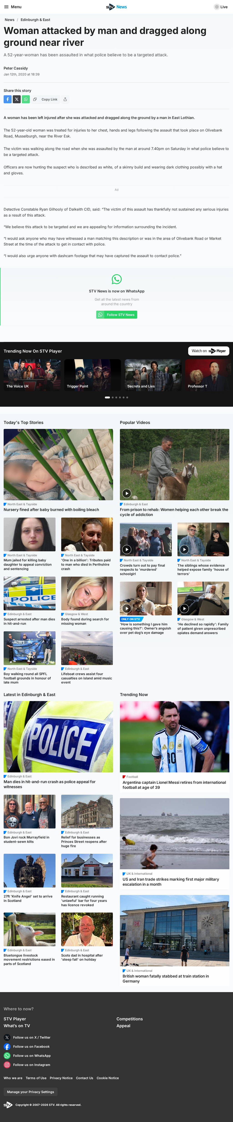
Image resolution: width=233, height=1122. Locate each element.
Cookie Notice (108, 1078)
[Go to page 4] (120, 397)
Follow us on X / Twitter (32, 1037)
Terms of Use (36, 1078)
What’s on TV (17, 1025)
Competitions (129, 1018)
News (10, 20)
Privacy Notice (61, 1078)
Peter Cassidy (16, 68)
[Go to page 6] (127, 397)
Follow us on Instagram (31, 1065)
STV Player (15, 1018)
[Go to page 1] (107, 397)
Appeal (123, 1025)
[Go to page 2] (113, 397)
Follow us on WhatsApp (32, 1056)
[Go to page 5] (123, 397)
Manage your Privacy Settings (30, 1092)
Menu (16, 7)
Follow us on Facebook (31, 1046)
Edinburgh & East (35, 20)
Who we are (13, 1078)
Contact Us (84, 1078)
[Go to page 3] (116, 397)
